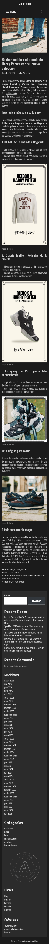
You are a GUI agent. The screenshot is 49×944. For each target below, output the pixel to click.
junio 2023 (8, 806)
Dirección (7, 932)
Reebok (16, 572)
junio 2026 (8, 687)
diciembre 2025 (10, 704)
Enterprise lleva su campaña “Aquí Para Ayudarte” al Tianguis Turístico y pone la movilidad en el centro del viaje (23, 641)
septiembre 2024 (10, 755)
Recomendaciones (10, 845)
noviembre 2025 (10, 707)
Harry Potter (9, 572)
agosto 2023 (9, 800)
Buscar (7, 595)
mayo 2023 (8, 810)
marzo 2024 (8, 776)
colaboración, (11, 93)
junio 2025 (8, 724)
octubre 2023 (9, 793)
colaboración (9, 569)
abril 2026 (8, 694)
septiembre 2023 (10, 796)
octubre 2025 (9, 711)
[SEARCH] (42, 12)
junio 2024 (8, 765)
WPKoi (35, 941)
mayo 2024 (8, 769)
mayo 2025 (8, 728)
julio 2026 (8, 683)
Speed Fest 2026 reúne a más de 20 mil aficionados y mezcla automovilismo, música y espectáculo (23, 628)
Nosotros (7, 909)
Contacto (7, 906)
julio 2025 (8, 721)
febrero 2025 (9, 738)
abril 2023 (8, 813)
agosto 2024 (9, 759)
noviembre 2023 (10, 789)
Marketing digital (20, 569)
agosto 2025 (9, 718)
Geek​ (6, 835)
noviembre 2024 (10, 748)
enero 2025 (8, 741)
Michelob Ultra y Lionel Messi (14, 581)
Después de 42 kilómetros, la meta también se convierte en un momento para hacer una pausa (24, 649)
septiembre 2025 (10, 714)
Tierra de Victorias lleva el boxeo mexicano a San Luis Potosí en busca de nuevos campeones (23, 634)
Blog (6, 896)
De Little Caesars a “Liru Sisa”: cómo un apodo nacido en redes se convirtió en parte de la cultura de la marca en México (24, 620)
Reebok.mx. (6, 546)
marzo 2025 (8, 735)
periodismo (8, 842)
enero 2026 (8, 701)
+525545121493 (10, 925)
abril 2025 (8, 731)
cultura (6, 831)
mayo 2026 (8, 690)
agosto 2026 (9, 680)
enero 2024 (8, 782)
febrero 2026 (9, 697)
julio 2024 (8, 762)
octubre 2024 (9, 752)
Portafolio (7, 899)
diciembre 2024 (10, 745)
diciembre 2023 (10, 786)
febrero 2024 (9, 779)
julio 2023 (8, 803)
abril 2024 (8, 772)
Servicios (7, 902)
